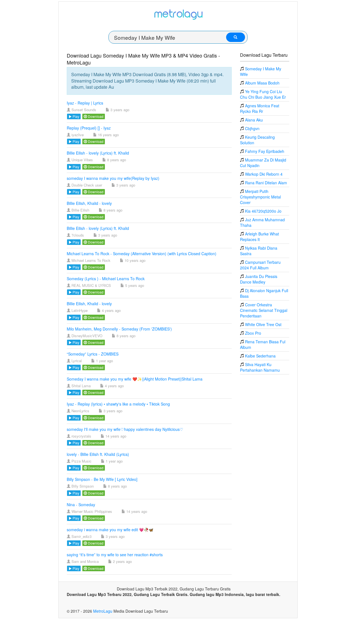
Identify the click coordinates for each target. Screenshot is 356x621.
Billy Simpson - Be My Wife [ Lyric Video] (102, 479)
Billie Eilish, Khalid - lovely (89, 203)
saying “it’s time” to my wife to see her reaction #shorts (115, 554)
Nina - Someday (81, 504)
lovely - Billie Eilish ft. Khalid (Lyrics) (98, 454)
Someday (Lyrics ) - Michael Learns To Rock (106, 278)
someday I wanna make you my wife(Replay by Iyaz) (113, 178)
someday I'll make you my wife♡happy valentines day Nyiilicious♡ (125, 429)
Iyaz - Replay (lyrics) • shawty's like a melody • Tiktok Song (118, 404)
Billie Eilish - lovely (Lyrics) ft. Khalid (98, 153)
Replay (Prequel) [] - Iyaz (89, 128)
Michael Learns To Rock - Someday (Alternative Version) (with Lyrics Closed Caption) (141, 253)
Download (95, 116)
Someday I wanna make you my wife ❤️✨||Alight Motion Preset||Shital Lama (134, 379)
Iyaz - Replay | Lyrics (85, 103)
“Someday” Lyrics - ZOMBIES (92, 354)
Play (75, 116)
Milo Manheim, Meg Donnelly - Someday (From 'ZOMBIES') (119, 329)
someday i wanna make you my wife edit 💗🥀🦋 (110, 529)
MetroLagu (102, 611)
